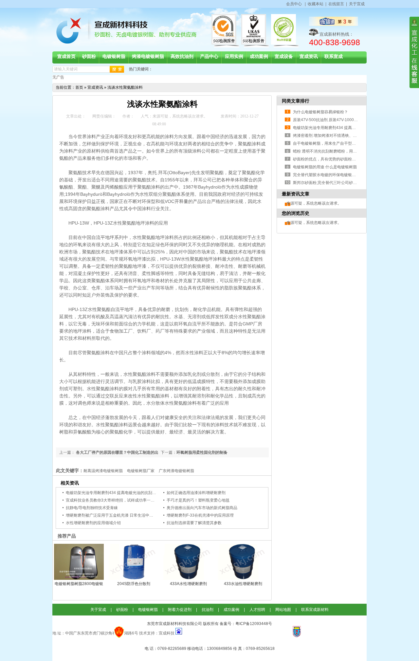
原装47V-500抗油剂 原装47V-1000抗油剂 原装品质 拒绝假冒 (346, 120)
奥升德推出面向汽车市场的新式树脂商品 (202, 507)
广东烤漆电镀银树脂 (176, 470)
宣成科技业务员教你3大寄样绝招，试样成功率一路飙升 (114, 500)
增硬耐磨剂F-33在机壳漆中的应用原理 (200, 515)
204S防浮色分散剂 (133, 583)
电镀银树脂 (148, 609)
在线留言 (336, 4)
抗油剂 (207, 609)
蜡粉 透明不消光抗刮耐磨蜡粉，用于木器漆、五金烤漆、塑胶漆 (348, 151)
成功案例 (231, 609)
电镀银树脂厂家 (141, 470)
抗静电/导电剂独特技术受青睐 (92, 507)
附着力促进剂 (179, 609)
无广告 (58, 77)
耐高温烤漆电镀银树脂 (103, 470)
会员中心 (294, 4)
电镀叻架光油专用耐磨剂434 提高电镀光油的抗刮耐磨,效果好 (119, 492)
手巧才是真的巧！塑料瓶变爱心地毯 (198, 500)
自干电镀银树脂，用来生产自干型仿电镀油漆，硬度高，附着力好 (350, 143)
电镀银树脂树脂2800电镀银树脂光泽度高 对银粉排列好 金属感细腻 (79, 583)
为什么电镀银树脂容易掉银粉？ (320, 112)
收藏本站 (315, 4)
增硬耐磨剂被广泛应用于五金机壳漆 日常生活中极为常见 (115, 515)
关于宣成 (357, 4)
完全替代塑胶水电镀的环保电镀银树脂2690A (332, 175)
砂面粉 (122, 609)
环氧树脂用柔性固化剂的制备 (202, 452)
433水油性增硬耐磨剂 (243, 583)
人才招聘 (257, 609)
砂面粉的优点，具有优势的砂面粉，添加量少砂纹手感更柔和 (346, 159)
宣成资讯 (95, 87)
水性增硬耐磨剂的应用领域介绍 (93, 523)
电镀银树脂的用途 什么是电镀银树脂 (325, 167)
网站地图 (283, 609)
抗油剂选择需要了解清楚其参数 (194, 523)
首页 (79, 87)
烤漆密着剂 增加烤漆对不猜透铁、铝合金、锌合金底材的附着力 (348, 135)
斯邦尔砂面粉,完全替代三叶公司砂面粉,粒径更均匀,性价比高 (345, 182)
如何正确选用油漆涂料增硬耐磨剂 (196, 492)
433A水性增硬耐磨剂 (188, 583)
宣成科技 (167, 633)
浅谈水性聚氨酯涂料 (125, 87)
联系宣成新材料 (315, 609)
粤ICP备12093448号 (253, 623)
